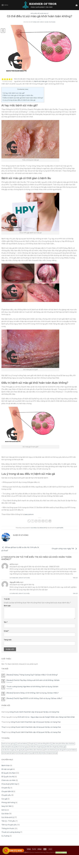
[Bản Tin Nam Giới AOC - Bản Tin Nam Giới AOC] (39, 5)
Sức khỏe (34, 13)
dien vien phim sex (8, 746)
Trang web (7, 640)
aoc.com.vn (29, 514)
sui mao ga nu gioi (21, 753)
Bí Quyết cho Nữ (7, 777)
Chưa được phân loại (9, 784)
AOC (26, 852)
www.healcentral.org (37, 852)
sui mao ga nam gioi (8, 753)
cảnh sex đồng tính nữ (44, 743)
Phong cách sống (8, 802)
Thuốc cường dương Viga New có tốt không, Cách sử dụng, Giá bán (32, 686)
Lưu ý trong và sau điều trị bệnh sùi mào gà (19, 100)
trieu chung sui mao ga (50, 753)
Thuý (3, 727)
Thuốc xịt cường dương (10, 832)
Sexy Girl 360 (6, 806)
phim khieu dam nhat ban (34, 749)
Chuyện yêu (6, 795)
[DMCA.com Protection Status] (61, 852)
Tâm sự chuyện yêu (9, 825)
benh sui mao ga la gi (8, 743)
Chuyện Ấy (5, 788)
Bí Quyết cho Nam (8, 773)
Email (6, 631)
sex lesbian (72, 749)
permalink (60, 527)
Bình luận (7, 606)
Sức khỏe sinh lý (42, 13)
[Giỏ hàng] (77, 5)
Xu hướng (5, 836)
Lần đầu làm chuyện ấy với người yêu (13, 749)
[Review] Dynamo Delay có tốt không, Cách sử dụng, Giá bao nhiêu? (32, 693)
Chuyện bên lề (7, 791)
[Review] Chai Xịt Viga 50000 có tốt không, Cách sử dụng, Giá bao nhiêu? (34, 698)
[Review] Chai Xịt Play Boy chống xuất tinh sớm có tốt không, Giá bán (33, 680)
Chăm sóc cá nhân (8, 780)
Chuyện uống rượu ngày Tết (63, 549)
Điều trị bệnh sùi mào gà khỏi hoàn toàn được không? (23, 98)
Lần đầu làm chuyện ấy (36, 746)
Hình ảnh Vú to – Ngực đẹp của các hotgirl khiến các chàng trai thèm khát (46, 717)
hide (26, 89)
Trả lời (75, 577)
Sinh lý (4, 810)
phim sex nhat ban (49, 749)
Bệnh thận (5, 765)
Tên (5, 622)
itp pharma (50, 852)
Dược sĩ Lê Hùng (50, 22)
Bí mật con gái (6, 769)
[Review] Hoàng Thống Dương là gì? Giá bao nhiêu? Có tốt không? (32, 675)
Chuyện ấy (32, 743)
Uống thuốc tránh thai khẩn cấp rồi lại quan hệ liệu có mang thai (34, 712)
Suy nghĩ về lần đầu (35, 753)
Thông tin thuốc (7, 828)
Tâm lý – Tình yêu (8, 821)
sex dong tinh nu (62, 749)
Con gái (4, 799)
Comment (9, 682)
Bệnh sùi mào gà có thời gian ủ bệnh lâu (18, 95)
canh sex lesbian (22, 743)
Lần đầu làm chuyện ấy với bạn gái (55, 746)
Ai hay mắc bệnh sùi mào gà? (14, 93)
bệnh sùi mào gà (40, 81)
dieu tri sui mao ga (21, 746)
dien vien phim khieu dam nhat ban (63, 743)
